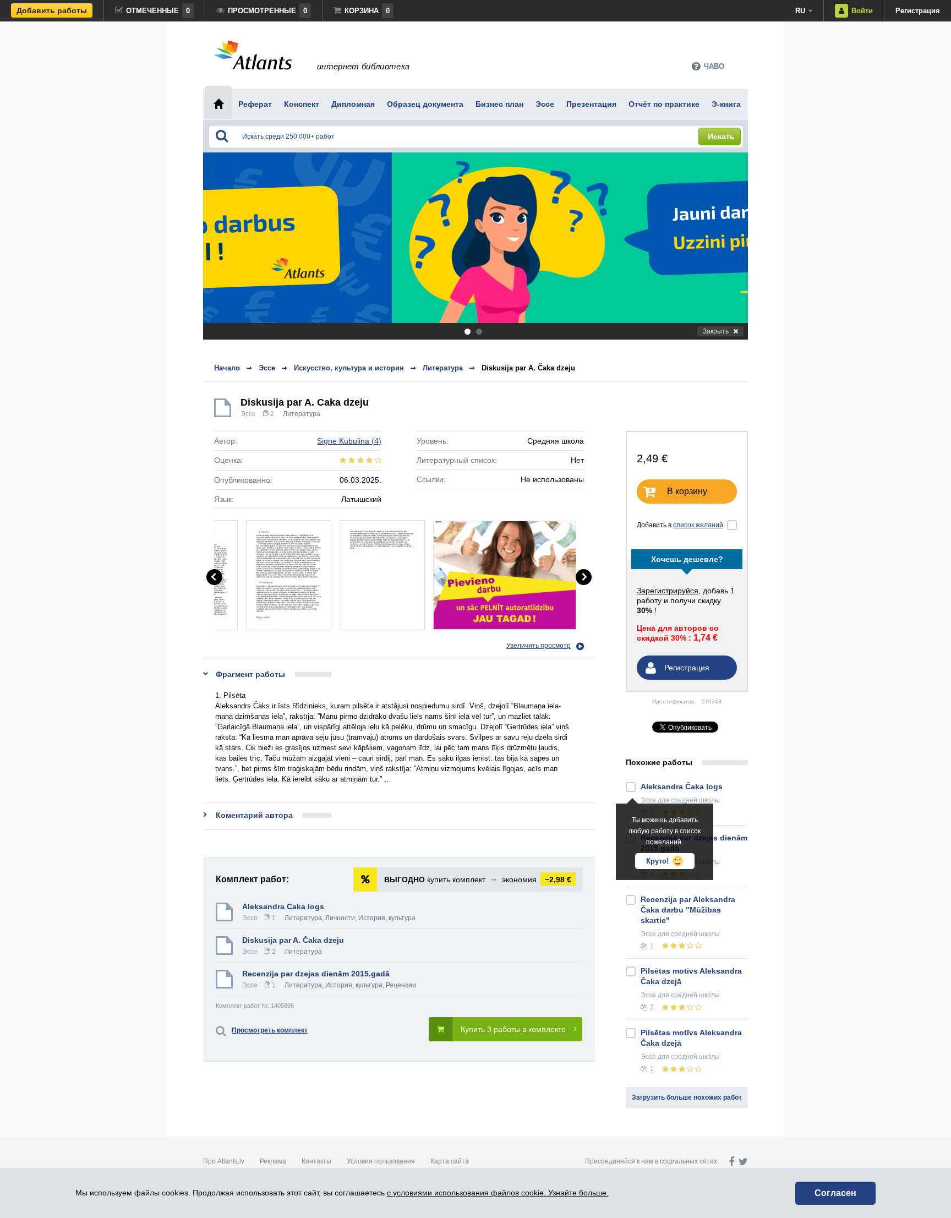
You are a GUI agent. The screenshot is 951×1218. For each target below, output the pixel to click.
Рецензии (401, 985)
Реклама (273, 1161)
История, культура (387, 918)
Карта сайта (449, 1161)
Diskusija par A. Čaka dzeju (528, 368)
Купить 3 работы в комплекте (513, 1029)
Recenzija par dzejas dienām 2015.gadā (316, 973)
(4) (349, 440)
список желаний (698, 525)
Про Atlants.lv (223, 1161)
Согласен (835, 1193)
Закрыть (716, 331)
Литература (301, 414)
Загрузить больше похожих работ (687, 1097)
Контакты (316, 1161)
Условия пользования (381, 1161)
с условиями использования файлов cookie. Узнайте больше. (498, 1192)
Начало (227, 368)
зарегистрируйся (667, 590)
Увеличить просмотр (538, 645)
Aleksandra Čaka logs (283, 906)
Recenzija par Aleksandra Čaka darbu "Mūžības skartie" (688, 910)
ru (800, 11)
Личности (340, 918)
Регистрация (917, 11)
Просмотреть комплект (270, 1030)
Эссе (248, 414)
